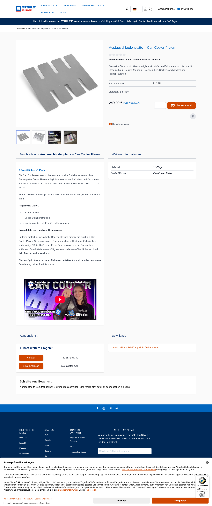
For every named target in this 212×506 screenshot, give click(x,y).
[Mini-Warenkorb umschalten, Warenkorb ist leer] (150, 9)
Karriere (22, 448)
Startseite (20, 28)
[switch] (202, 495)
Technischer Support (78, 452)
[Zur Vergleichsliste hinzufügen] (193, 116)
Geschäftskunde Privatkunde (175, 9)
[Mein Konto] (145, 9)
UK (45, 456)
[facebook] (98, 408)
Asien (46, 445)
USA (46, 435)
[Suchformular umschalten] (127, 9)
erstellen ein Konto (121, 387)
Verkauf (31, 357)
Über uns (23, 437)
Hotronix (48, 451)
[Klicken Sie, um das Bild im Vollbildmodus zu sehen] (59, 83)
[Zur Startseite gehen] (26, 9)
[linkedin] (117, 408)
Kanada (47, 440)
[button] (117, 55)
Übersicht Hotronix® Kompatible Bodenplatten (135, 347)
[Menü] (207, 477)
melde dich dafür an (95, 387)
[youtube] (104, 408)
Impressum (24, 454)
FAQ (71, 446)
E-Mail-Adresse (31, 366)
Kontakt (22, 443)
